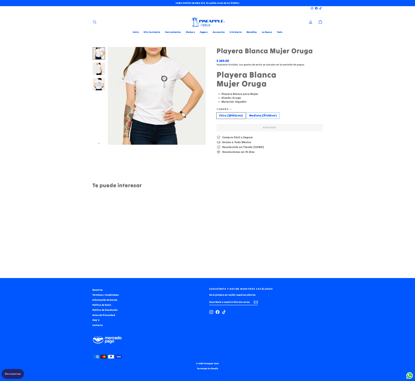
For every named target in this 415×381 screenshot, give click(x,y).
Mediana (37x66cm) (263, 115)
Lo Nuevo (267, 32)
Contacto (97, 325)
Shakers (190, 32)
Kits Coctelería (152, 32)
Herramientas (173, 32)
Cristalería (236, 32)
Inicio (136, 32)
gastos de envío (253, 64)
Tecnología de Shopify (207, 368)
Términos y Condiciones (105, 294)
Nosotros (97, 289)
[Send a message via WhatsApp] (409, 375)
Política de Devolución (105, 309)
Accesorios (219, 32)
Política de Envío (101, 304)
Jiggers (204, 32)
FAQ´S (95, 320)
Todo (279, 32)
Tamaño (224, 109)
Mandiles (252, 32)
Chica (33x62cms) (231, 115)
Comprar (120, 247)
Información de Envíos (104, 299)
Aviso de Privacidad (103, 315)
